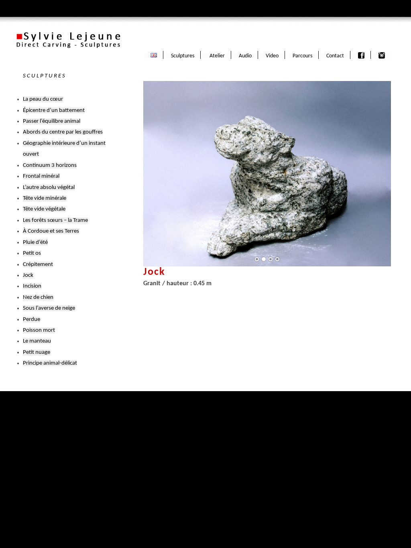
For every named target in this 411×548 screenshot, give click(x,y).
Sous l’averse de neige (49, 308)
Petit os (32, 253)
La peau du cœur (43, 99)
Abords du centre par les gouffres (63, 132)
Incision (32, 286)
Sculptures (182, 55)
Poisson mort (39, 330)
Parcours (302, 55)
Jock (28, 275)
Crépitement (38, 265)
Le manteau (37, 341)
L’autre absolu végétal (49, 188)
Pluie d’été (35, 242)
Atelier (216, 55)
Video (272, 55)
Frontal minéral (41, 176)
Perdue (31, 320)
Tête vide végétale (44, 209)
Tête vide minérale (44, 198)
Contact (335, 55)
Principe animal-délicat (50, 363)
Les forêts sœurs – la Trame (55, 220)
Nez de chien (38, 297)
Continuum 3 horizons (50, 165)
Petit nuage (36, 352)
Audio (245, 55)
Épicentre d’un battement (54, 111)
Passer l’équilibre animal (51, 121)
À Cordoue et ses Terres (51, 231)
